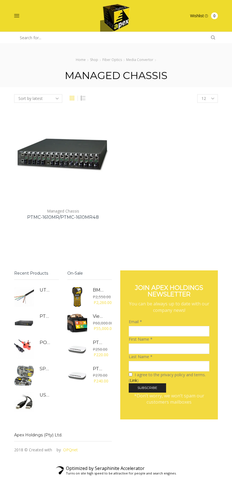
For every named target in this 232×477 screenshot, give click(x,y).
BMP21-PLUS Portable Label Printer (99, 290)
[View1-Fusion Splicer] (77, 323)
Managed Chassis (63, 211)
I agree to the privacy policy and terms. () (167, 377)
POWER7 (46, 342)
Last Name (140, 356)
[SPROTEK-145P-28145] (24, 376)
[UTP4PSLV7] (24, 297)
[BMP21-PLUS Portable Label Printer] (77, 297)
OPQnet (70, 449)
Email (135, 321)
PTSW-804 (99, 368)
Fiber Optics (112, 59)
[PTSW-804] (77, 376)
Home (81, 59)
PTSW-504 (99, 342)
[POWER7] (24, 349)
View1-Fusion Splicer (99, 316)
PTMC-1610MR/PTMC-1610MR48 (63, 217)
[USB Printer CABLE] (24, 402)
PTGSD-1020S (46, 316)
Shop (94, 59)
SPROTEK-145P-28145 (46, 368)
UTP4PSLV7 (46, 290)
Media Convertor (139, 59)
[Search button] (213, 38)
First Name (140, 339)
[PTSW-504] (77, 349)
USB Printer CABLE (46, 395)
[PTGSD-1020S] (24, 323)
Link (133, 380)
